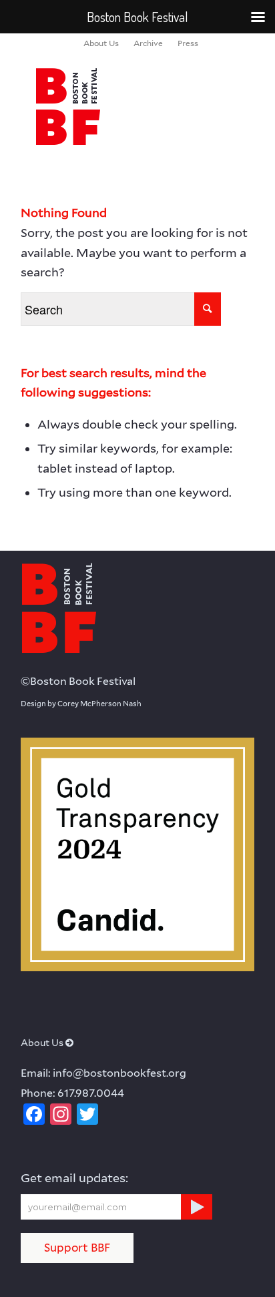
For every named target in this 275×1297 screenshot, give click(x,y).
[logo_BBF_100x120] (114, 106)
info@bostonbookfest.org (119, 1073)
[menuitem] (101, 43)
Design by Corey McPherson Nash (81, 703)
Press (188, 43)
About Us (101, 43)
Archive (148, 43)
